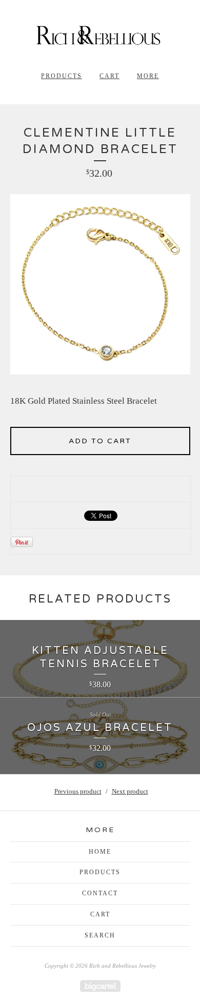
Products (61, 76)
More (148, 76)
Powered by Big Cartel (100, 986)
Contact (100, 893)
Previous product (78, 791)
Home (100, 851)
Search (100, 935)
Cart (109, 76)
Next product (130, 791)
